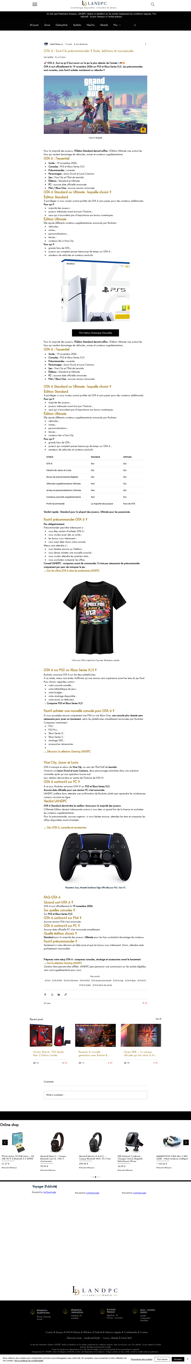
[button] (135, 25)
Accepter (178, 1359)
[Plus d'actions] (145, 44)
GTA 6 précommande (101, 981)
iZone (47, 25)
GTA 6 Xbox (130, 981)
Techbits (77, 25)
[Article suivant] (186, 1142)
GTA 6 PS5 (84, 981)
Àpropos (59, 1332)
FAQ (68, 1332)
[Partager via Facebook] (45, 994)
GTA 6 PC (141, 981)
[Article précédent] (5, 1142)
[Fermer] (187, 1359)
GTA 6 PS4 (57, 981)
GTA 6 (47, 981)
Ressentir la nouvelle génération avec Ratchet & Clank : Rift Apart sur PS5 (93, 1053)
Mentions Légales (113, 1332)
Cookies (144, 1332)
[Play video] (95, 105)
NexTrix (91, 25)
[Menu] (35, 4)
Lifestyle (104, 25)
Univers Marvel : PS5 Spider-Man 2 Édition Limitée (48, 1053)
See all (158, 1018)
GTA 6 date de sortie (102, 985)
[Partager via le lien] (65, 994)
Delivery (76, 1332)
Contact (49, 1332)
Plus (116, 25)
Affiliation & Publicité (92, 1332)
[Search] (152, 4)
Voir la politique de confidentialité (28, 1360)
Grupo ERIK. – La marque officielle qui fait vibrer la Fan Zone (140, 1053)
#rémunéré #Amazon (9, 1168)
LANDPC (97, 3)
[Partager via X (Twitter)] (52, 994)
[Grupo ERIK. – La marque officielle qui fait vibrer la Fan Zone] (141, 1035)
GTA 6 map (118, 981)
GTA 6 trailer (85, 985)
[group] (95, 1152)
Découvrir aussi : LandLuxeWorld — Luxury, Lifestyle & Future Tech (99, 1337)
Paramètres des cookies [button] (141, 1359)
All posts (34, 25)
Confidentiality (130, 1332)
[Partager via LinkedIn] (58, 994)
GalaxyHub (62, 25)
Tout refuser (162, 1359)
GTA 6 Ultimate (71, 981)
